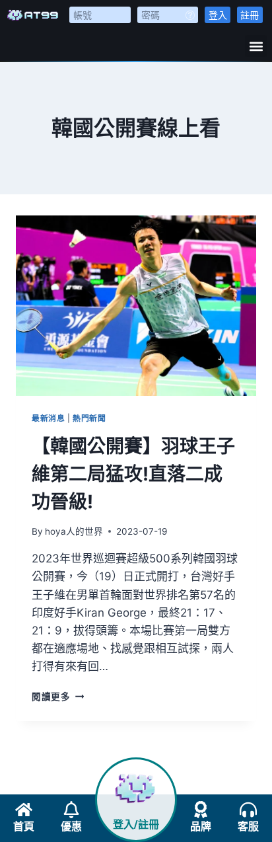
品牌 (200, 826)
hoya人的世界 (74, 531)
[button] (256, 46)
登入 (218, 14)
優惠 (71, 826)
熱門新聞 (89, 418)
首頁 (23, 826)
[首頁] (23, 809)
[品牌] (200, 809)
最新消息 (48, 418)
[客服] (248, 809)
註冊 (249, 14)
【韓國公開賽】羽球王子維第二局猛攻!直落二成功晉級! (133, 474)
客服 (248, 826)
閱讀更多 (58, 696)
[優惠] (71, 809)
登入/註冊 (136, 824)
